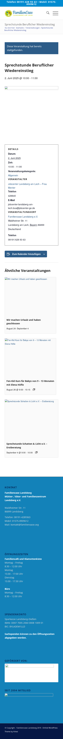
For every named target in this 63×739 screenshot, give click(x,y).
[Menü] (53, 13)
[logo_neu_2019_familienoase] (26, 13)
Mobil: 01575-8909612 (41, 3)
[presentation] (30, 296)
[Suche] (46, 13)
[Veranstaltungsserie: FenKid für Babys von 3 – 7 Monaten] (34, 389)
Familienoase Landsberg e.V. (23, 216)
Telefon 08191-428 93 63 (22, 1)
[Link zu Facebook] (46, 735)
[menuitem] (46, 13)
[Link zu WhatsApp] (55, 735)
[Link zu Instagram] (51, 735)
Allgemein (13, 175)
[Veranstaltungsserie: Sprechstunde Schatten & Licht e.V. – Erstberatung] (36, 452)
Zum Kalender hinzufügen (26, 254)
